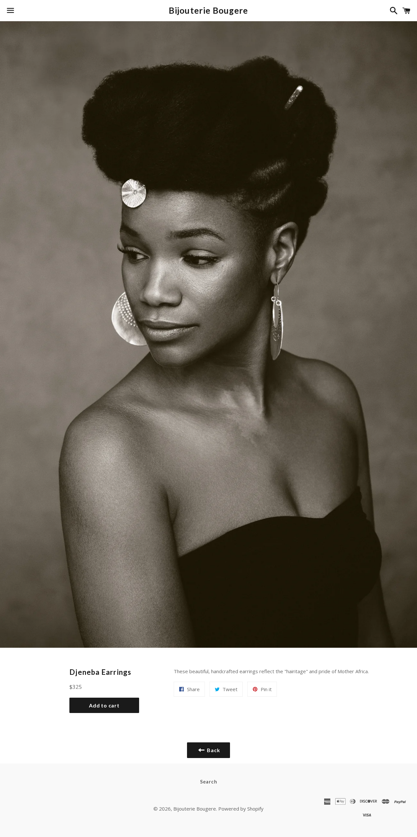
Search (208, 781)
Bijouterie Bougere (208, 10)
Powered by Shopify (241, 808)
